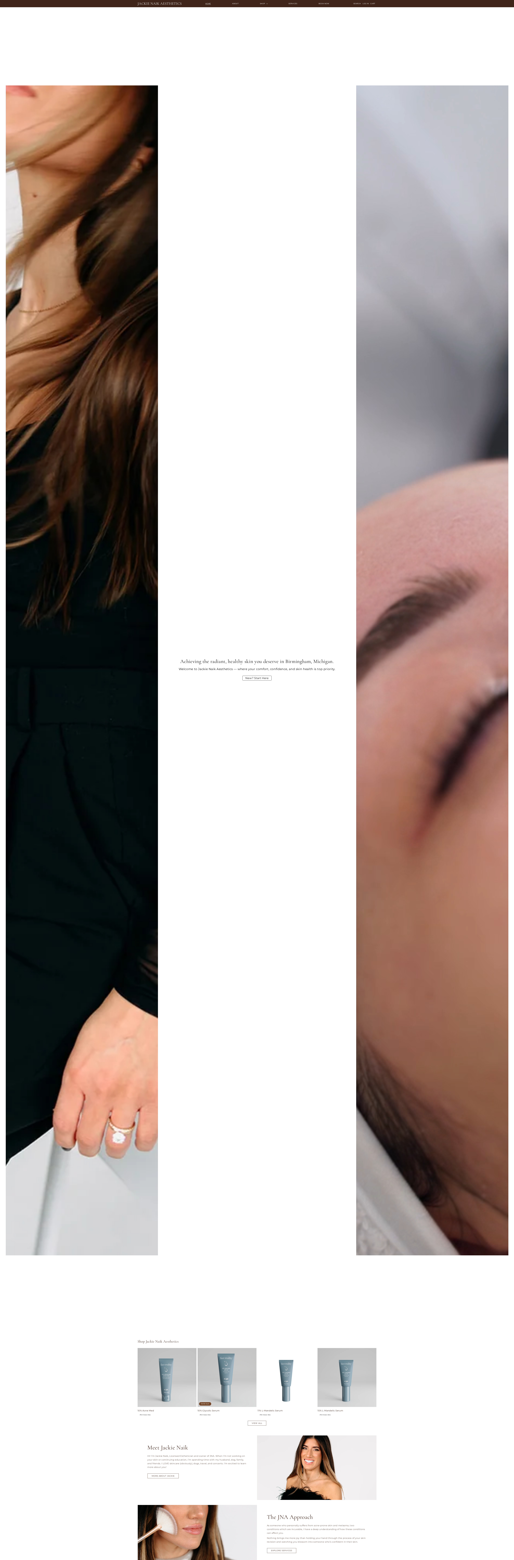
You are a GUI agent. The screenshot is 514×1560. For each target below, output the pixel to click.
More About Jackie (163, 1476)
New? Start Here (257, 678)
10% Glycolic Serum (209, 1410)
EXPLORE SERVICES (281, 1550)
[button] (263, 3)
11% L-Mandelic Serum (270, 1410)
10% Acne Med (146, 1410)
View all (257, 1423)
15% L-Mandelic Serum (330, 1410)
